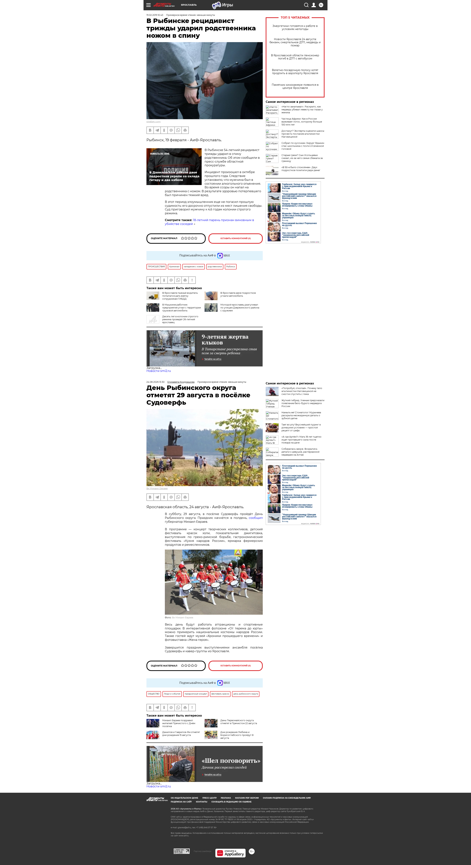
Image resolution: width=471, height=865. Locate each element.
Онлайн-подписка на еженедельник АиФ (287, 798)
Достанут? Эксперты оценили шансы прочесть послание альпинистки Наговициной (302, 133)
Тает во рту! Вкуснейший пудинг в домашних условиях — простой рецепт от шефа (301, 427)
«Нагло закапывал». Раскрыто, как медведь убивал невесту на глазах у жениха (302, 109)
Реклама (226, 798)
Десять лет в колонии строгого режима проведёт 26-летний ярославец (180, 319)
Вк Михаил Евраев (157, 488)
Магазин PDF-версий (247, 798)
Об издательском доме (184, 798)
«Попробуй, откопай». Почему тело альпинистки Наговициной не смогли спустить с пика (301, 391)
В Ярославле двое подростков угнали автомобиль (238, 294)
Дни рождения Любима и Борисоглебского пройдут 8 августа (237, 735)
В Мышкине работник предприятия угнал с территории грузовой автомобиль (181, 307)
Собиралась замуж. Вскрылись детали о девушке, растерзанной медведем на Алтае (300, 451)
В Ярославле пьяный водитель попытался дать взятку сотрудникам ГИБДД (180, 296)
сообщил (256, 518)
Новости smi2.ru (158, 371)
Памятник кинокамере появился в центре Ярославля (295, 86)
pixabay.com (153, 121)
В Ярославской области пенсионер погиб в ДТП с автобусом (295, 57)
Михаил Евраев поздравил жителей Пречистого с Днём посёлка (178, 723)
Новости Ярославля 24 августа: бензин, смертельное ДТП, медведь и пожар (295, 42)
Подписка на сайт (181, 802)
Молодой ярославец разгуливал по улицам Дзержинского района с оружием (239, 307)
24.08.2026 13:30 (155, 382)
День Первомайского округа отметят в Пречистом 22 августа (238, 722)
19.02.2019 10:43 (154, 15)
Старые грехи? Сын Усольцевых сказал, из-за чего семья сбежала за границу (302, 158)
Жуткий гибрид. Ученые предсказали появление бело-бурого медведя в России (302, 403)
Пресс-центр (209, 798)
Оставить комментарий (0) (235, 238)
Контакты (201, 802)
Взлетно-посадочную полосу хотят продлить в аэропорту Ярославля (295, 72)
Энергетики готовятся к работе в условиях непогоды (295, 27)
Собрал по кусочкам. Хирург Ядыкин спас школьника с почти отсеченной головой (302, 146)
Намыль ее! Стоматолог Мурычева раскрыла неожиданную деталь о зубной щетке (301, 415)
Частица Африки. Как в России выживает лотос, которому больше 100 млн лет (301, 121)
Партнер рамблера (202, 851)
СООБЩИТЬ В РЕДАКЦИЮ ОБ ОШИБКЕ (231, 802)
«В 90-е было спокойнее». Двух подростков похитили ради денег (300, 169)
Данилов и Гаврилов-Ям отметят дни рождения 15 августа (181, 733)
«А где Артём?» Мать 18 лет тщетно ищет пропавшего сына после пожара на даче (301, 439)
